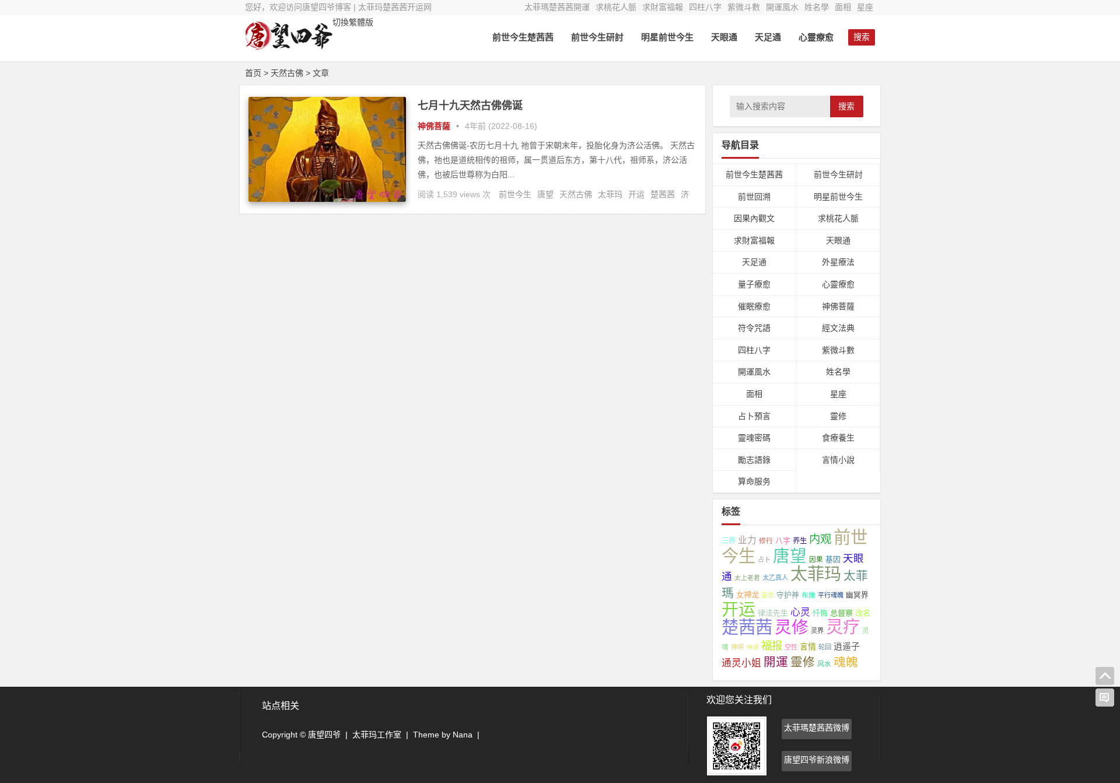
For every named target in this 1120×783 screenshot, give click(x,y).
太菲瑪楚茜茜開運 (557, 7)
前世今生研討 (597, 37)
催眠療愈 (754, 306)
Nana (463, 734)
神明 (737, 647)
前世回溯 (754, 196)
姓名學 (816, 7)
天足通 (768, 37)
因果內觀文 (754, 218)
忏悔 (820, 613)
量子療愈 (754, 284)
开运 (636, 194)
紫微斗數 (743, 7)
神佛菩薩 (434, 126)
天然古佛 (575, 194)
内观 (820, 539)
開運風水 (782, 7)
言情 (808, 646)
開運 (776, 662)
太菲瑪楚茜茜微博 (816, 727)
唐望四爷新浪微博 (816, 759)
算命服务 (754, 481)
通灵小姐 (741, 663)
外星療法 (838, 262)
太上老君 (747, 577)
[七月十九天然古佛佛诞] (327, 199)
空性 (791, 647)
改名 (862, 613)
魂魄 (846, 662)
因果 (816, 559)
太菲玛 (610, 194)
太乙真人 (775, 577)
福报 (771, 645)
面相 (843, 7)
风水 (824, 663)
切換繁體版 (352, 22)
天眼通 (724, 37)
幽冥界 (857, 595)
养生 (800, 541)
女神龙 (747, 594)
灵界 (817, 630)
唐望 (545, 194)
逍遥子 (847, 646)
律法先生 (773, 613)
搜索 (846, 106)
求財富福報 (662, 7)
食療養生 (838, 437)
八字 (782, 540)
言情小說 (838, 459)
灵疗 (843, 627)
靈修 (838, 416)
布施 (809, 595)
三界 (729, 541)
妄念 (767, 595)
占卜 (764, 559)
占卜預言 (754, 416)
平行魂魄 (831, 595)
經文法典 (838, 328)
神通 (752, 647)
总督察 (841, 613)
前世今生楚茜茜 (523, 37)
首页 (253, 73)
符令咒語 (754, 328)
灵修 (791, 627)
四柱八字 (705, 7)
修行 (766, 541)
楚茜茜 (662, 194)
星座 (865, 7)
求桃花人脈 (616, 7)
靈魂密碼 (754, 437)
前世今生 (515, 194)
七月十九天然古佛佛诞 (470, 105)
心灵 (800, 612)
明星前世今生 (667, 37)
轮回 (824, 647)
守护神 (787, 595)
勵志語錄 (754, 459)
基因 (833, 559)
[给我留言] (1105, 697)
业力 (747, 540)
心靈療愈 (816, 37)
